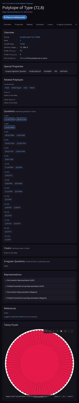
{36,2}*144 (9, 151)
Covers (50, 24)
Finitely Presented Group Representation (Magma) (26, 298)
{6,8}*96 (19, 167)
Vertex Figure (16, 88)
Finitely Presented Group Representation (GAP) (25, 286)
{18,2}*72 (8, 175)
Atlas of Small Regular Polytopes (21, 3)
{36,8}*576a (21, 119)
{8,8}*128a (9, 159)
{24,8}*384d (9, 127)
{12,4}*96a (9, 167)
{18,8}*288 (21, 135)
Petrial (32, 88)
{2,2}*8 (7, 239)
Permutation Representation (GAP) (20, 280)
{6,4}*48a (18, 191)
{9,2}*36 (8, 199)
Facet (7, 88)
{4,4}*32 (8, 207)
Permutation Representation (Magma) (22, 292)
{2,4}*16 (8, 223)
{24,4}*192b (9, 143)
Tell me (23, 58)
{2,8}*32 (17, 207)
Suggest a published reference (15, 317)
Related (30, 24)
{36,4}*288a (9, 135)
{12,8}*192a (21, 143)
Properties (19, 24)
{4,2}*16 (17, 223)
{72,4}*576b (9, 119)
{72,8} (22, 44)
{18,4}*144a (20, 151)
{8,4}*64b (18, 183)
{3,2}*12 (8, 231)
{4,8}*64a (8, 183)
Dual (25, 88)
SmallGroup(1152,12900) (30, 37)
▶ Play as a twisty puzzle (14, 17)
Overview (7, 24)
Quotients (40, 24)
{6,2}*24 (8, 215)
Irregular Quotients (64, 24)
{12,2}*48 (8, 191)
